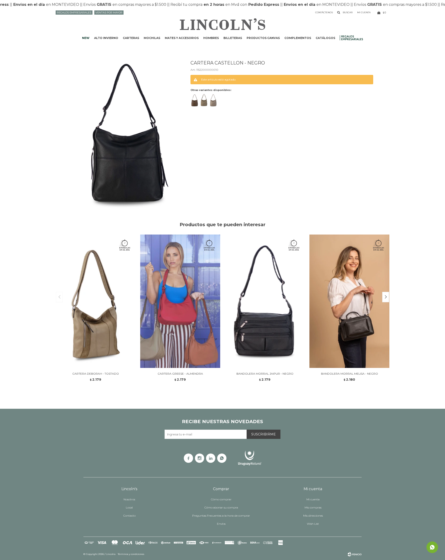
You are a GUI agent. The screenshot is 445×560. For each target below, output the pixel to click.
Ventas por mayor (108, 12)
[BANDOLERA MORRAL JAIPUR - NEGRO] (265, 301)
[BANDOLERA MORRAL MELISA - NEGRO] (349, 301)
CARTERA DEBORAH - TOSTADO (95, 373)
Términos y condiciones (131, 554)
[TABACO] (195, 100)
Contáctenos (324, 12)
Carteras (131, 38)
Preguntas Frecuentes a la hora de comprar (221, 515)
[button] (385, 297)
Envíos (221, 523)
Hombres (211, 38)
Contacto (129, 515)
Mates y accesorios (182, 38)
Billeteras (232, 38)
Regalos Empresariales (74, 12)
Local (129, 507)
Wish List (313, 523)
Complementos (297, 38)
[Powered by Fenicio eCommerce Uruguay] (355, 554)
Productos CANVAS (263, 38)
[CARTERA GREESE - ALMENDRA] (180, 301)
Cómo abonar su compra (221, 507)
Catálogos (325, 38)
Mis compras (313, 507)
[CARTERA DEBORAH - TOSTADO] (96, 301)
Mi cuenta (313, 499)
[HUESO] (213, 100)
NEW (85, 38)
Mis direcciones (313, 515)
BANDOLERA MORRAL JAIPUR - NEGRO (264, 373)
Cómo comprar (221, 499)
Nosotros (129, 499)
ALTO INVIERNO (106, 38)
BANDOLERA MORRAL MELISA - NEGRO (349, 373)
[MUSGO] (204, 100)
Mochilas (152, 38)
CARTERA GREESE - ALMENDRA (180, 373)
